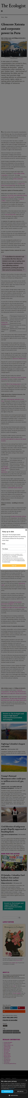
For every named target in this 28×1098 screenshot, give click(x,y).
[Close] (26, 530)
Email (3, 543)
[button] (14, 1095)
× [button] (26, 1080)
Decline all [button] (20, 1091)
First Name (5, 548)
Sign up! (14, 565)
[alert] (14, 1088)
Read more (11, 1088)
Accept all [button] (7, 1091)
